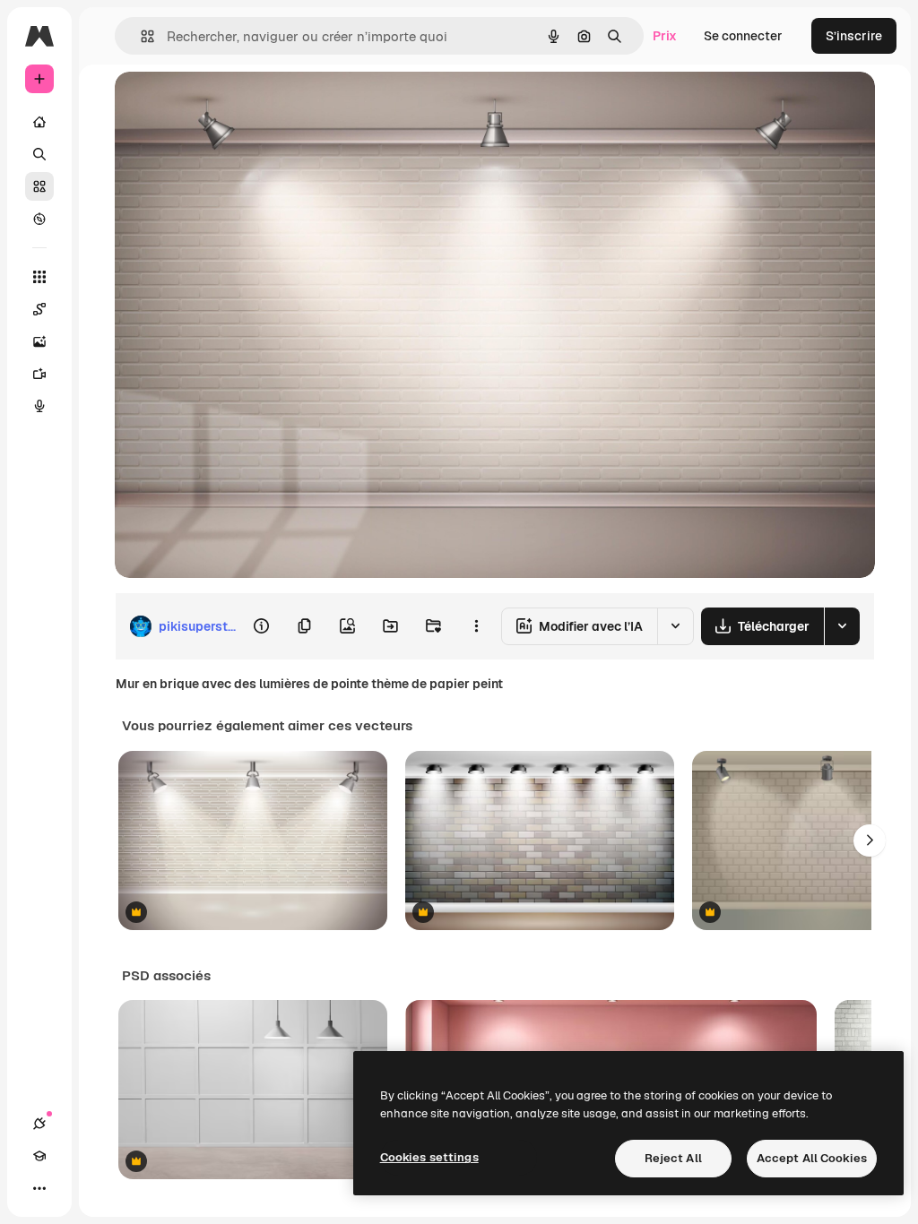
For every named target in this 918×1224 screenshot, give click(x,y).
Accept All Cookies (812, 1158)
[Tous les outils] (39, 277)
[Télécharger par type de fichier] (842, 626)
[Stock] (39, 186)
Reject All (673, 1158)
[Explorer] (39, 218)
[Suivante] (869, 840)
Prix (665, 36)
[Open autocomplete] (140, 36)
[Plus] (39, 1188)
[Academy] (39, 1156)
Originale (233, 105)
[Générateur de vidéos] (39, 373)
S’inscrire (854, 36)
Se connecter (743, 36)
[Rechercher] (39, 154)
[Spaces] (39, 309)
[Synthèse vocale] (39, 406)
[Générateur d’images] (39, 341)
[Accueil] (39, 122)
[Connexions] (39, 1123)
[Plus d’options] (476, 626)
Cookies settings (429, 1157)
